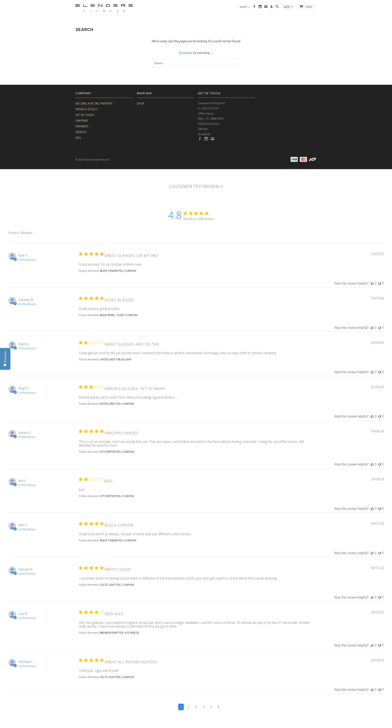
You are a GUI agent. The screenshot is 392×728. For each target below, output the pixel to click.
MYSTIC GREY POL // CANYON (117, 403)
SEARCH (81, 132)
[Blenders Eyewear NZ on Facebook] (254, 7)
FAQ (78, 138)
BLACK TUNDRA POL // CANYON (118, 270)
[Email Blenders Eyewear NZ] (266, 7)
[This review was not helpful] (379, 283)
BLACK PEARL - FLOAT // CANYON (118, 315)
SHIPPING (82, 120)
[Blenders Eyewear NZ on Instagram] (260, 7)
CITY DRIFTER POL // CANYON (117, 451)
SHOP (245, 7)
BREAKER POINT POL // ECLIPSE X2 (119, 632)
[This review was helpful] (372, 283)
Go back (184, 53)
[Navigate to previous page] (173, 707)
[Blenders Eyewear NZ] (104, 7)
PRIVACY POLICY (86, 109)
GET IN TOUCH (85, 115)
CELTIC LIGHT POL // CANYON (117, 584)
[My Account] (271, 7)
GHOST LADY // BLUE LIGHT (115, 359)
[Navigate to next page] (218, 707)
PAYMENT (82, 126)
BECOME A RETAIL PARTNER (94, 103)
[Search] (277, 7)
